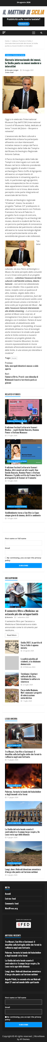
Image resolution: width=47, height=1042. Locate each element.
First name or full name (15, 538)
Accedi (8, 893)
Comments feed (11, 903)
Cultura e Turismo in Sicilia (15, 55)
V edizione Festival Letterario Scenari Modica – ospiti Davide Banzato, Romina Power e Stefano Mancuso (23, 411)
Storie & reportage (14, 863)
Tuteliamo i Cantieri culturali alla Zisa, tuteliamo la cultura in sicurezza (12, 679)
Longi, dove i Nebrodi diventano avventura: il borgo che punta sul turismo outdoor (23, 853)
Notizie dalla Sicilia (14, 745)
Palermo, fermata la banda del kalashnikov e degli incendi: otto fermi (23, 776)
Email (7, 548)
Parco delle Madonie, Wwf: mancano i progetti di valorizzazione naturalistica (12, 695)
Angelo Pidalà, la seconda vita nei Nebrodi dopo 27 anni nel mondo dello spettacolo (22, 981)
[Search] (41, 32)
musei (14, 358)
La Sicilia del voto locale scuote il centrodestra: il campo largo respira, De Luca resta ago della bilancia (23, 813)
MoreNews (39, 1036)
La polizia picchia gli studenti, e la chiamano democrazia (12, 663)
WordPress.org (11, 908)
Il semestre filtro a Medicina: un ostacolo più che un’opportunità (23, 595)
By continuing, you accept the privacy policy (23, 559)
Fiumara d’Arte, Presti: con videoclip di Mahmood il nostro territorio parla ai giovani (21, 378)
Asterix (10, 617)
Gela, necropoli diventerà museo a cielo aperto (21, 365)
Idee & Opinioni (13, 605)
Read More (11, 635)
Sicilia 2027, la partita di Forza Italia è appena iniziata (12, 647)
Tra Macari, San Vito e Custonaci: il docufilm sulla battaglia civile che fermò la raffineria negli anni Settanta (23, 736)
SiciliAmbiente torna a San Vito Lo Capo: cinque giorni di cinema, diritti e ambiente (23, 497)
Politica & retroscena (30, 823)
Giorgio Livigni (12, 70)
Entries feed (10, 898)
